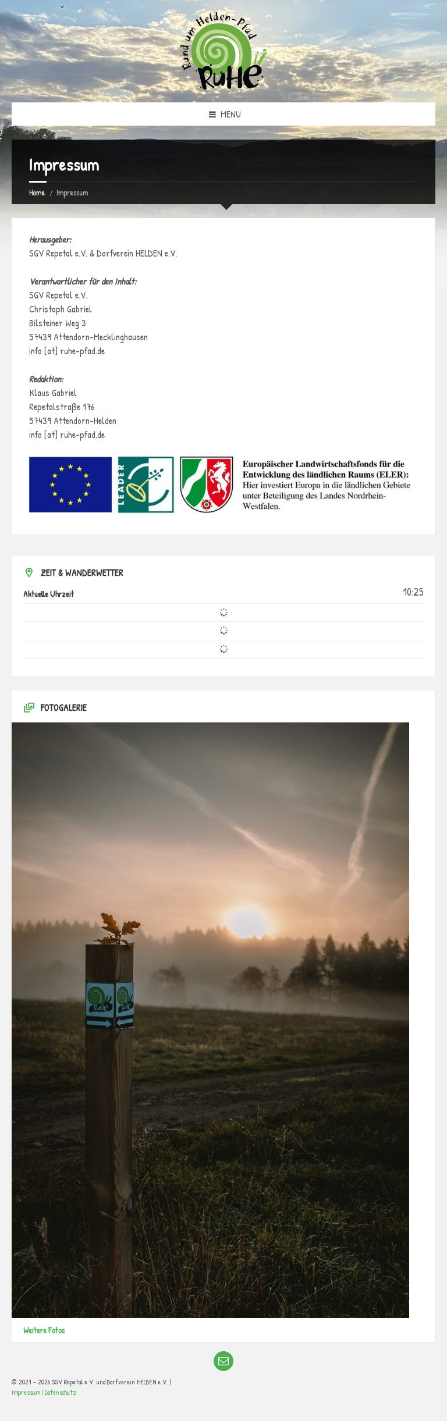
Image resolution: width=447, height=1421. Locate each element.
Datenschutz (60, 1392)
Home (37, 192)
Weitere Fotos (44, 1329)
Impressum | (28, 1392)
